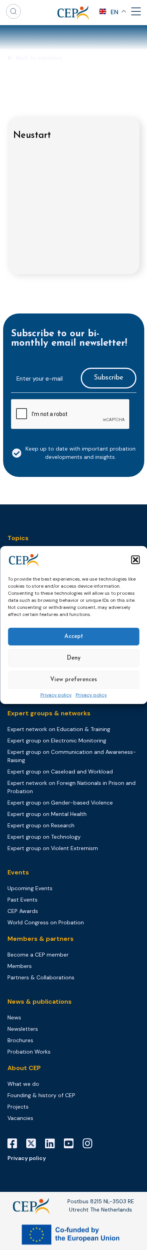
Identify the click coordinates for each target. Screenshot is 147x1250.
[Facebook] (15, 1143)
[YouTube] (72, 1143)
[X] (34, 1143)
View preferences (73, 680)
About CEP (24, 1068)
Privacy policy (56, 695)
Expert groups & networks (49, 713)
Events (18, 872)
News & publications (39, 1001)
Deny (74, 658)
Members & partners (40, 939)
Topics (18, 538)
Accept (73, 637)
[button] (135, 560)
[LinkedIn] (53, 1143)
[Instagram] (90, 1143)
